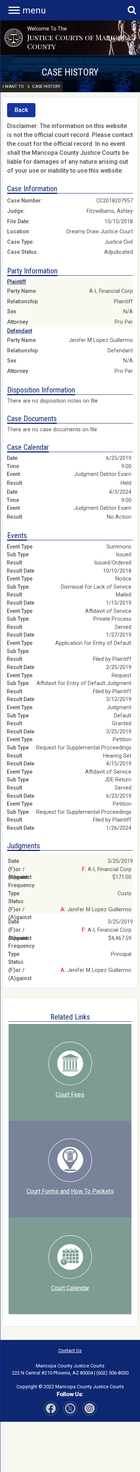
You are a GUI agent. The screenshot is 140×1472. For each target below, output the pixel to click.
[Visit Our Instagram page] (70, 1408)
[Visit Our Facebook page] (50, 1408)
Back (21, 109)
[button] (13, 38)
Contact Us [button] (70, 1350)
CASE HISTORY (70, 72)
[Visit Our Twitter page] (89, 1408)
